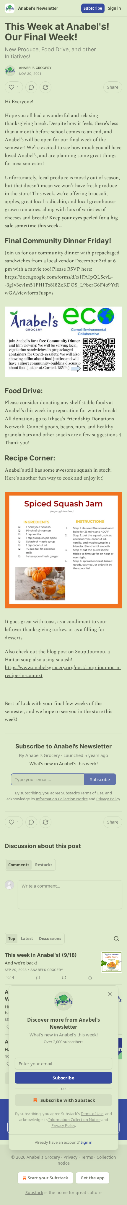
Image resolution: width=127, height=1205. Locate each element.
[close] (110, 994)
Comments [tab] (18, 864)
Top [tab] (11, 938)
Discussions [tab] (50, 938)
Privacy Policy (63, 1125)
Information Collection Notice (74, 1119)
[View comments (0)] (31, 87)
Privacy (70, 1157)
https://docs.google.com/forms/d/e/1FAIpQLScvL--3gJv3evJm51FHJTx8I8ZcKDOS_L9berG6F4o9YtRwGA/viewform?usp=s (62, 285)
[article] (63, 966)
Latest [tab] (27, 938)
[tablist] (30, 865)
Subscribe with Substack (67, 1100)
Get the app (93, 1178)
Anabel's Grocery (35, 68)
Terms (87, 1157)
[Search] (116, 938)
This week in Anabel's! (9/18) (41, 955)
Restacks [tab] (43, 864)
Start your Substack (48, 1178)
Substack (34, 1192)
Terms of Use (92, 1113)
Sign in (114, 8)
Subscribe (93, 8)
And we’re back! (21, 963)
